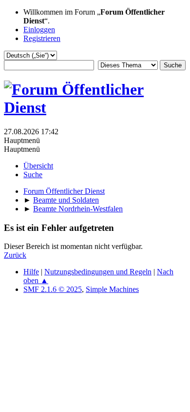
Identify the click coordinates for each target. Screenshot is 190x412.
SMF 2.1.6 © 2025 (52, 289)
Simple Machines (112, 289)
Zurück (15, 255)
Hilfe (31, 272)
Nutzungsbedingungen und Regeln (98, 272)
